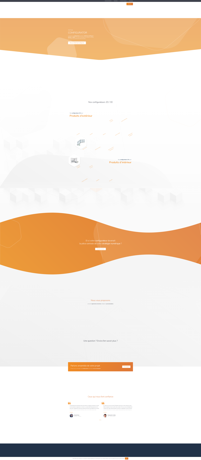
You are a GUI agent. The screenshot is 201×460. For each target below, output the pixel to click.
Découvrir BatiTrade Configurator (77, 42)
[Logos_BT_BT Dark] (72, 4)
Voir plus (71, 412)
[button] (101, 4)
